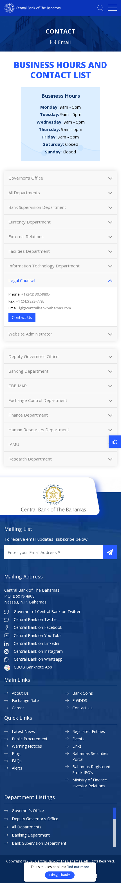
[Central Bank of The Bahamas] (32, 11)
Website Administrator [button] (30, 334)
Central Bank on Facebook (38, 627)
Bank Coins (82, 693)
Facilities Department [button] (29, 251)
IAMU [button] (13, 444)
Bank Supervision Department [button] (37, 207)
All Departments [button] (24, 192)
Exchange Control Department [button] (37, 400)
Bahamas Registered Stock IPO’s (91, 769)
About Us (20, 693)
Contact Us (22, 317)
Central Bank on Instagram (38, 651)
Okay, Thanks (59, 875)
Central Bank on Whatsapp (38, 659)
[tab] (60, 178)
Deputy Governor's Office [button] (33, 356)
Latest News (23, 731)
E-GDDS (79, 700)
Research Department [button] (30, 459)
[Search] (100, 8)
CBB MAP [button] (17, 385)
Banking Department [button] (28, 371)
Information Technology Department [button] (44, 266)
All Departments (26, 827)
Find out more (78, 866)
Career (18, 707)
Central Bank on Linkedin (36, 643)
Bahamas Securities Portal (90, 756)
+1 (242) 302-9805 (35, 294)
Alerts (17, 768)
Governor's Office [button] (25, 178)
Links (77, 746)
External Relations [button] (26, 236)
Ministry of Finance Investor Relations (89, 782)
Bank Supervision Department (39, 843)
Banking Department (31, 835)
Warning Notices (27, 746)
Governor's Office (28, 810)
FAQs (17, 760)
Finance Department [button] (28, 415)
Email (64, 42)
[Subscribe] (110, 552)
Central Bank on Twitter (35, 619)
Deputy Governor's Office (35, 818)
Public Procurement (30, 738)
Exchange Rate (25, 700)
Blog (16, 753)
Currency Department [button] (29, 222)
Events (78, 738)
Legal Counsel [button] (21, 280)
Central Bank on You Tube (38, 635)
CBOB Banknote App (33, 667)
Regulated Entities (88, 731)
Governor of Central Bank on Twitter (47, 611)
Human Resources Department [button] (38, 429)
